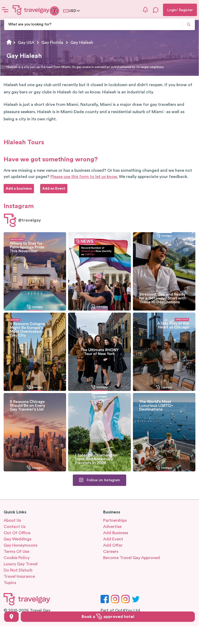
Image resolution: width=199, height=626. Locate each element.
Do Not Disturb (18, 570)
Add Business (115, 533)
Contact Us (14, 527)
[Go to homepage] (31, 10)
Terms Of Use (16, 551)
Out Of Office (17, 533)
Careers (110, 551)
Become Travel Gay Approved (131, 558)
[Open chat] (156, 10)
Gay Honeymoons (20, 545)
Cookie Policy (17, 558)
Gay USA (26, 42)
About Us (12, 520)
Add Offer (113, 545)
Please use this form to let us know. (84, 177)
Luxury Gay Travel (21, 564)
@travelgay (29, 220)
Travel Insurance (19, 576)
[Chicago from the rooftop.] (164, 352)
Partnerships (115, 520)
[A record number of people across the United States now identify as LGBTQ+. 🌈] (99, 271)
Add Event (113, 539)
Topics (10, 583)
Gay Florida (52, 42)
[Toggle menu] (5, 10)
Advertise (112, 527)
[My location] (11, 616)
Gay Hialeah (81, 42)
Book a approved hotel (108, 617)
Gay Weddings (17, 539)
